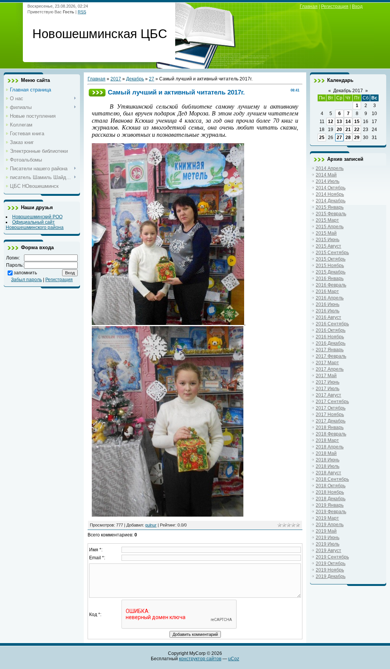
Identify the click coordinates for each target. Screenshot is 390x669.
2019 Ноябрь (330, 570)
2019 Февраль (331, 511)
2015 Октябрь (330, 259)
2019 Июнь (327, 537)
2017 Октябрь (330, 408)
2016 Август (328, 317)
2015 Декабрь (330, 272)
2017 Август (328, 395)
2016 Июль (327, 311)
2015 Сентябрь (332, 252)
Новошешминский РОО (37, 216)
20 (339, 129)
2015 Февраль (331, 213)
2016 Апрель (330, 298)
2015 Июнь (327, 239)
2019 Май (326, 531)
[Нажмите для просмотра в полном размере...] (168, 323)
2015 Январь (330, 207)
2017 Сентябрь (332, 401)
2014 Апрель (330, 168)
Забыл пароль (26, 279)
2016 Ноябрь (330, 336)
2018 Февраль (331, 434)
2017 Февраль (331, 356)
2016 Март (327, 291)
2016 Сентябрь (332, 323)
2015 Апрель (330, 226)
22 (357, 129)
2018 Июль (327, 466)
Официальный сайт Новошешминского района (35, 224)
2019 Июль (327, 544)
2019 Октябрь (330, 563)
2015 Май (326, 233)
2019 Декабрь (330, 576)
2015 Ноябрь (330, 265)
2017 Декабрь (330, 421)
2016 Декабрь (330, 343)
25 (321, 137)
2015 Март (327, 220)
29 (357, 137)
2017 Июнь (327, 382)
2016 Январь (330, 278)
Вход (357, 6)
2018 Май (326, 453)
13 (339, 121)
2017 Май (326, 375)
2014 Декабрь (330, 200)
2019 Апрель (330, 524)
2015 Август (328, 246)
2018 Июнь (327, 460)
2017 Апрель (330, 369)
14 (348, 121)
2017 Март (327, 362)
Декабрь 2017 (348, 90)
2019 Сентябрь (332, 557)
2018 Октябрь (330, 485)
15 (357, 121)
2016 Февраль (331, 285)
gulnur (151, 525)
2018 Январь (330, 427)
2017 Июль (327, 388)
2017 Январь (330, 349)
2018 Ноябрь (330, 492)
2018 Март (327, 440)
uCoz (233, 658)
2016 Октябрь (330, 330)
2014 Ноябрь (330, 194)
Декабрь (135, 79)
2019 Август (328, 550)
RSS (82, 12)
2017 (115, 79)
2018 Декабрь (330, 498)
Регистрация (334, 6)
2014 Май (326, 175)
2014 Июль (327, 181)
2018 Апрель (330, 447)
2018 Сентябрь (332, 479)
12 (330, 121)
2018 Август (328, 472)
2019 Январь (330, 505)
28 (348, 137)
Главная (309, 6)
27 (151, 79)
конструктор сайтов (200, 658)
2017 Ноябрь (330, 414)
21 (348, 129)
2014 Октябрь (330, 187)
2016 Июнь (327, 304)
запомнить (25, 272)
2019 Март (327, 518)
